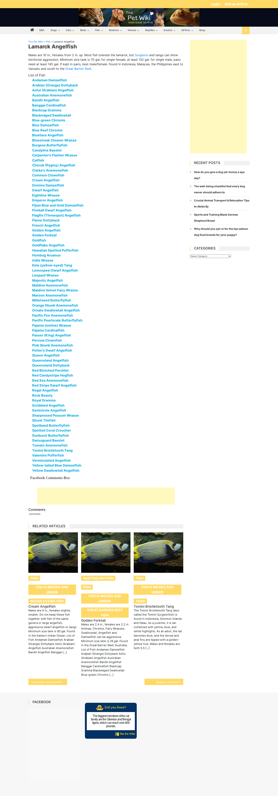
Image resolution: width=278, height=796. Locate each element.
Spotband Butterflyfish (51, 425)
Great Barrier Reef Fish (105, 612)
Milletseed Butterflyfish (51, 300)
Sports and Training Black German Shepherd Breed (216, 217)
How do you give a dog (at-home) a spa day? (219, 175)
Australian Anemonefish (52, 95)
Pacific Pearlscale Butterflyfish (57, 320)
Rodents (114, 30)
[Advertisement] (106, 496)
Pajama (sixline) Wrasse (51, 325)
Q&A (41, 30)
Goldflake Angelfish (48, 245)
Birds (83, 30)
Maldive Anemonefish (50, 285)
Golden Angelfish (46, 230)
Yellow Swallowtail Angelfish (55, 470)
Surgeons (141, 55)
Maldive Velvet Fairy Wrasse (55, 290)
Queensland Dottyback (51, 365)
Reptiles (150, 30)
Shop (202, 30)
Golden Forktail (44, 235)
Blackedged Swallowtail (51, 115)
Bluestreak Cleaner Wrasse (54, 140)
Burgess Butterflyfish (49, 145)
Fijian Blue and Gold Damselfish (57, 205)
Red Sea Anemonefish (50, 380)
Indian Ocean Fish (47, 601)
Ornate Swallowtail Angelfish (56, 310)
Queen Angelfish (46, 355)
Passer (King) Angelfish (51, 335)
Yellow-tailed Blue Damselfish (56, 465)
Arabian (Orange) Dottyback (55, 85)
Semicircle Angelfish (49, 410)
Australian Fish (98, 578)
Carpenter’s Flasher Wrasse (54, 155)
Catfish (38, 160)
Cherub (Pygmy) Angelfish (53, 165)
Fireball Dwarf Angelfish (51, 210)
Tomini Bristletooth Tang (52, 450)
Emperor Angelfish (47, 200)
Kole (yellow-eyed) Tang (52, 265)
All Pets (185, 30)
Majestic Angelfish (47, 280)
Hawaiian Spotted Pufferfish (55, 250)
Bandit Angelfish (45, 100)
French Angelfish (46, 225)
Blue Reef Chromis (47, 130)
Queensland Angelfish (50, 360)
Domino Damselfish (48, 185)
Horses (132, 30)
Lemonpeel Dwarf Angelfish (55, 270)
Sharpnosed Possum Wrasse (55, 415)
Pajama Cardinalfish (48, 330)
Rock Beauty (42, 395)
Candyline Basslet (47, 150)
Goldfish (39, 240)
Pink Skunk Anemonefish (52, 345)
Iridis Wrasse (42, 260)
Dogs (54, 30)
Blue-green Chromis (48, 120)
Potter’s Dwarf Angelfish (52, 350)
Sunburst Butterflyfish (50, 435)
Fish (97, 30)
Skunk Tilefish (44, 420)
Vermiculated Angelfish (51, 460)
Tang (140, 601)
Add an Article (236, 4)
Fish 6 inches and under (52, 589)
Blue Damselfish (45, 125)
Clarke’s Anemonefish (50, 170)
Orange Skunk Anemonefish (55, 305)
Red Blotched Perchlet (50, 370)
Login (216, 4)
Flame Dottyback (46, 220)
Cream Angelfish (46, 180)
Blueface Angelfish (47, 135)
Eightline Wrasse (46, 195)
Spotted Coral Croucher (51, 430)
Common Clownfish (48, 175)
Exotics (168, 30)
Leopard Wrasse (45, 275)
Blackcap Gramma (46, 110)
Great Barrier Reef (78, 69)
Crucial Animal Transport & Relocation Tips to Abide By (221, 203)
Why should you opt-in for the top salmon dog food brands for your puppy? (221, 231)
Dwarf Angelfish (45, 190)
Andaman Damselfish (49, 80)
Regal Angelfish (45, 390)
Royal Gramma (44, 400)
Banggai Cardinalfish (49, 105)
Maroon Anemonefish (50, 295)
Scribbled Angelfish (48, 405)
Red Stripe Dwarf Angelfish (54, 385)
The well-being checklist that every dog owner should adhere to (219, 189)
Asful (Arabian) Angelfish (53, 90)
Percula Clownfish (47, 340)
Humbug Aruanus (46, 255)
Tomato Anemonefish (50, 445)
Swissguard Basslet (48, 440)
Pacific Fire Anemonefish (52, 315)
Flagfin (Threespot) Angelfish (56, 215)
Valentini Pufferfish (48, 455)
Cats (68, 30)
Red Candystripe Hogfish (52, 375)
